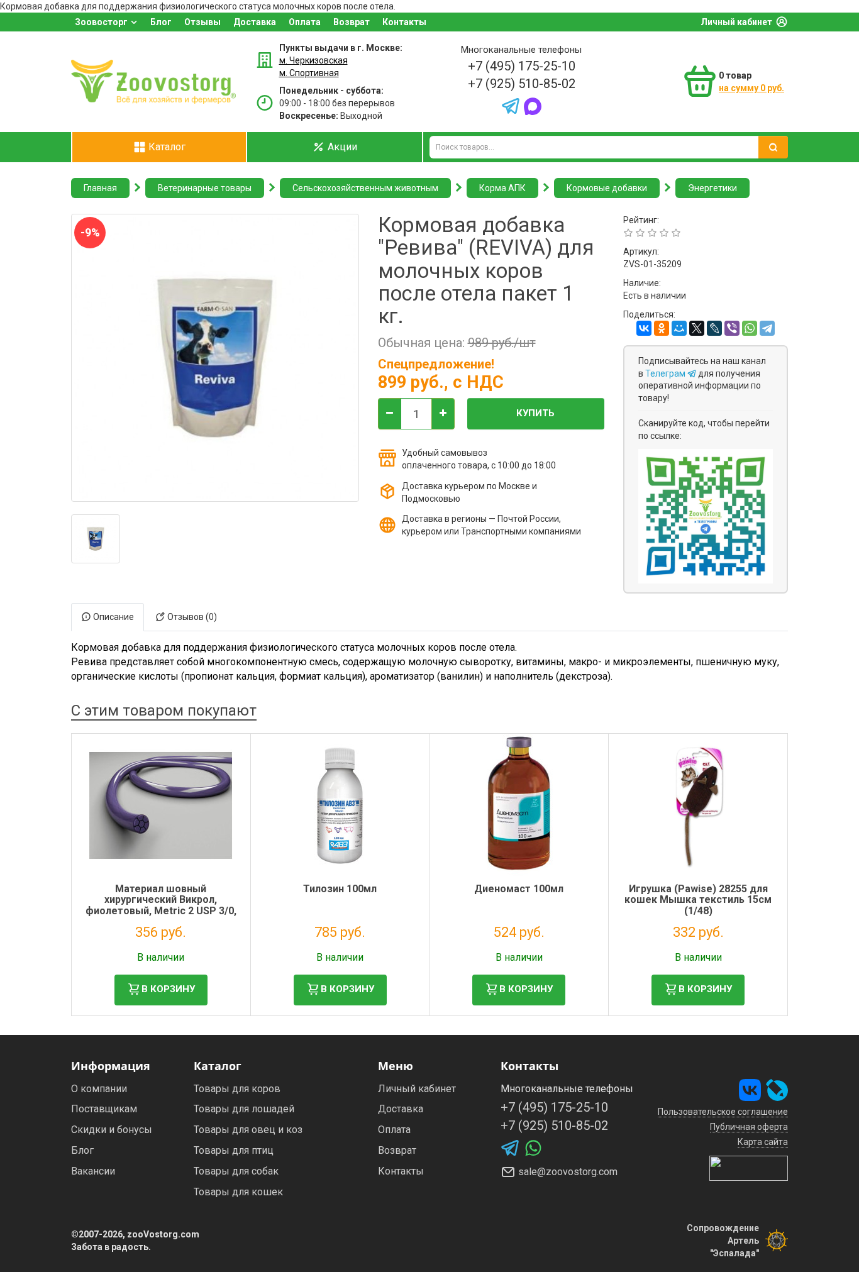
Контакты (404, 22)
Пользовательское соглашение (723, 1112)
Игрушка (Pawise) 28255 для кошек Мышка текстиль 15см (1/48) (698, 900)
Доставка (254, 22)
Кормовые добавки (607, 188)
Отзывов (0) (191, 617)
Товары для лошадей (244, 1109)
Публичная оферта (749, 1127)
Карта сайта (763, 1142)
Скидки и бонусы (111, 1130)
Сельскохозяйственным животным (365, 188)
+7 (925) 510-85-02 (521, 83)
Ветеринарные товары (205, 188)
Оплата (305, 22)
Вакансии (93, 1171)
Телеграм (666, 373)
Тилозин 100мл (340, 889)
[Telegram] (767, 328)
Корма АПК (502, 188)
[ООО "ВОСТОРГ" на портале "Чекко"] (748, 1167)
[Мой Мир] (679, 328)
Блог (161, 22)
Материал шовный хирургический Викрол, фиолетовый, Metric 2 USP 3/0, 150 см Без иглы (161, 905)
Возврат (351, 22)
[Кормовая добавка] (95, 538)
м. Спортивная (309, 73)
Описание (112, 617)
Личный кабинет (736, 22)
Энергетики (712, 188)
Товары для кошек (238, 1192)
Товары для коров (237, 1089)
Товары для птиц (234, 1150)
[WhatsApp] (749, 328)
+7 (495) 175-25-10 (521, 66)
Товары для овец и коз (248, 1130)
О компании (99, 1089)
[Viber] (732, 328)
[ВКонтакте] (643, 328)
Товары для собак (236, 1171)
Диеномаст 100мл (518, 889)
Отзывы (202, 22)
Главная (100, 188)
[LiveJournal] (714, 328)
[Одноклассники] (661, 328)
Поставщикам (104, 1109)
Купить (535, 413)
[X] (696, 328)
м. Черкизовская (313, 60)
